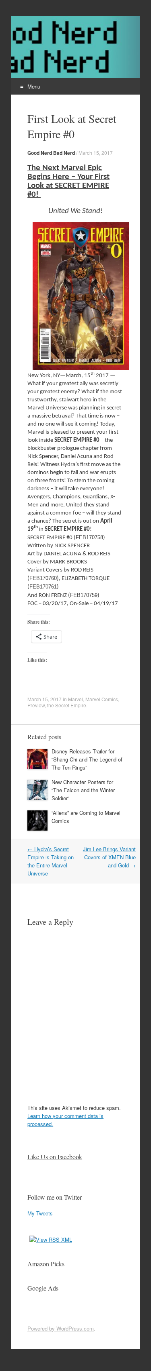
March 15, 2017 (96, 152)
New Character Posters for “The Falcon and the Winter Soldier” (83, 790)
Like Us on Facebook (54, 1156)
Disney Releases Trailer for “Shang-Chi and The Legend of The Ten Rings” (87, 759)
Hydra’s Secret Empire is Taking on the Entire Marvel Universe (50, 861)
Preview (36, 705)
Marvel (75, 699)
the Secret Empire (66, 705)
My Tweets (40, 1213)
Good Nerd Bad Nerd (51, 152)
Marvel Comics (101, 699)
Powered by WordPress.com (60, 1328)
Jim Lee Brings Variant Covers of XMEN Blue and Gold (109, 857)
